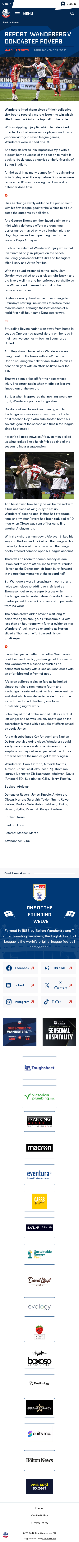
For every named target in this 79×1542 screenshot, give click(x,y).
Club (5, 3)
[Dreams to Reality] (39, 1407)
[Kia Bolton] (39, 1228)
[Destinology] (39, 1383)
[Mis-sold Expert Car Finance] (39, 1486)
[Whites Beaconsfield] (39, 1332)
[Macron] (39, 1148)
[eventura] (39, 1175)
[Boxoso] (39, 1358)
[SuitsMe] (39, 1434)
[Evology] (39, 1307)
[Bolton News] (39, 1460)
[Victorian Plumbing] (39, 1097)
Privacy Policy (39, 1522)
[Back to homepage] (6, 13)
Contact (39, 1508)
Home (15, 22)
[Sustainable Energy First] (39, 1254)
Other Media (49, 1538)
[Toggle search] (72, 14)
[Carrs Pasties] (39, 1201)
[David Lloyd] (39, 1281)
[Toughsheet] (39, 1068)
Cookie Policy (39, 1515)
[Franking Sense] (39, 1121)
